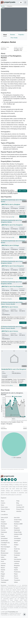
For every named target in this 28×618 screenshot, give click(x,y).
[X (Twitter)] (5, 479)
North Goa (3, 549)
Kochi (2, 561)
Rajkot (2, 576)
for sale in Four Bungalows (12, 225)
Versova (11, 66)
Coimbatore (17, 553)
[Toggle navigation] (25, 2)
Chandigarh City (5, 542)
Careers (3, 503)
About (5, 34)
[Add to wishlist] (14, 200)
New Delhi (17, 517)
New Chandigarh (5, 546)
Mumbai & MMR (18, 523)
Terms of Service (5, 509)
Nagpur (16, 567)
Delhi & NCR (4, 517)
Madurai (3, 565)
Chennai (3, 530)
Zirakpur (16, 544)
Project (3, 309)
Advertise (18, 511)
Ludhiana (16, 563)
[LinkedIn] (8, 479)
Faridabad (16, 521)
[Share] (26, 200)
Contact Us (19, 505)
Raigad (3, 574)
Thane (15, 526)
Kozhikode (17, 561)
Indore (2, 557)
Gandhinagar (4, 540)
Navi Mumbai (4, 528)
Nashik (16, 569)
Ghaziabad (4, 523)
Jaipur (15, 557)
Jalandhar (3, 559)
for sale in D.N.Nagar (10, 245)
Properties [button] (21, 34)
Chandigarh (17, 540)
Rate (12, 206)
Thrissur (16, 578)
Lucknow (3, 563)
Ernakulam (17, 555)
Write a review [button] (22, 190)
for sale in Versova (9, 307)
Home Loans (4, 507)
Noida (2, 519)
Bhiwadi (3, 551)
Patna (2, 571)
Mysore (3, 567)
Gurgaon (3, 521)
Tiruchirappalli (4, 580)
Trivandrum (17, 580)
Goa (15, 546)
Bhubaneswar (4, 553)
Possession (22, 206)
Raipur (16, 574)
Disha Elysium (5, 310)
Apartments (3, 48)
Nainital (3, 569)
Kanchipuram (17, 559)
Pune (2, 534)
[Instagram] (12, 479)
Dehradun (3, 555)
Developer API (20, 507)
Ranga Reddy (17, 532)
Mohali (16, 542)
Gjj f (13, 216)
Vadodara (3, 582)
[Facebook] (2, 479)
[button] (20, 2)
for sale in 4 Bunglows (10, 204)
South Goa (17, 549)
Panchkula (4, 544)
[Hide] (2, 200)
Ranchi (16, 576)
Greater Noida (18, 519)
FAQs (17, 501)
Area (3, 206)
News (2, 505)
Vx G (11, 257)
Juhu (25, 64)
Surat (2, 578)
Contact (24, 216)
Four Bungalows (15, 56)
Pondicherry (17, 571)
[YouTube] (15, 479)
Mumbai (3, 6)
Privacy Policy (20, 509)
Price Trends (14, 37)
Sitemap (3, 511)
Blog (17, 503)
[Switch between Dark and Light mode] (24, 614)
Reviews (12, 34)
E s (11, 298)
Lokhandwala (4, 66)
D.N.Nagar (16, 48)
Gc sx (11, 278)
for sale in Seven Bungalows (12, 266)
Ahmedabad (4, 538)
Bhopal (16, 551)
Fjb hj (11, 385)
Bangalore (17, 528)
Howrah (16, 536)
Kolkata (3, 536)
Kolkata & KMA (18, 534)
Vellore (16, 582)
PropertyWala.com (13, 611)
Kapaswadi (17, 66)
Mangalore (17, 565)
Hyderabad (17, 530)
